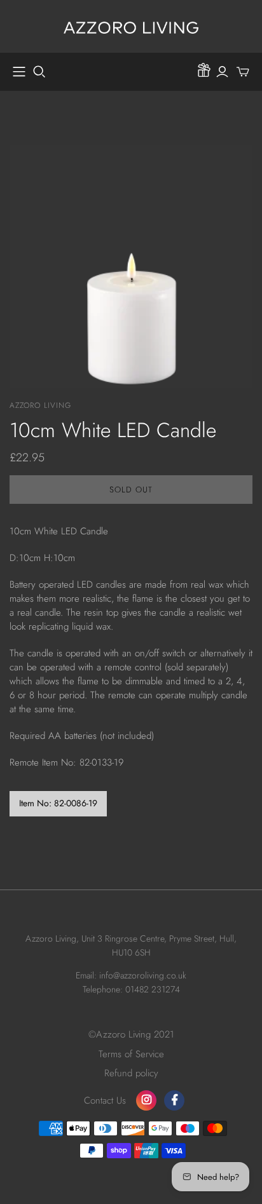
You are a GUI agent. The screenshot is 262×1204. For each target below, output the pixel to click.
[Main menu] (19, 71)
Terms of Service (131, 1054)
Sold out (131, 490)
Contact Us (105, 1100)
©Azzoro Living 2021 (131, 1034)
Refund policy (131, 1073)
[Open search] (39, 71)
